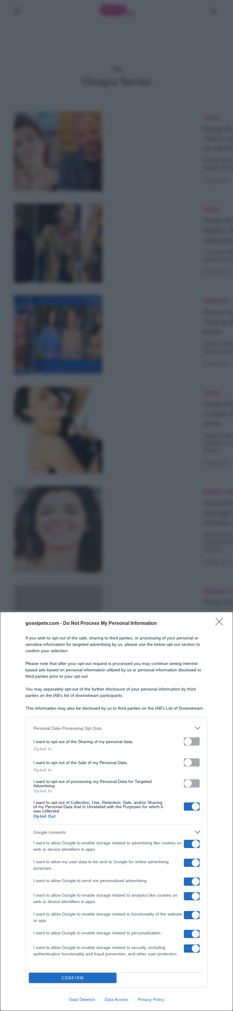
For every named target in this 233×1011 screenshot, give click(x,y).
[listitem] (116, 728)
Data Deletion (82, 999)
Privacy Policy (151, 999)
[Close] (221, 623)
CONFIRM (73, 978)
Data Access (116, 999)
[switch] (192, 741)
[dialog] (116, 811)
